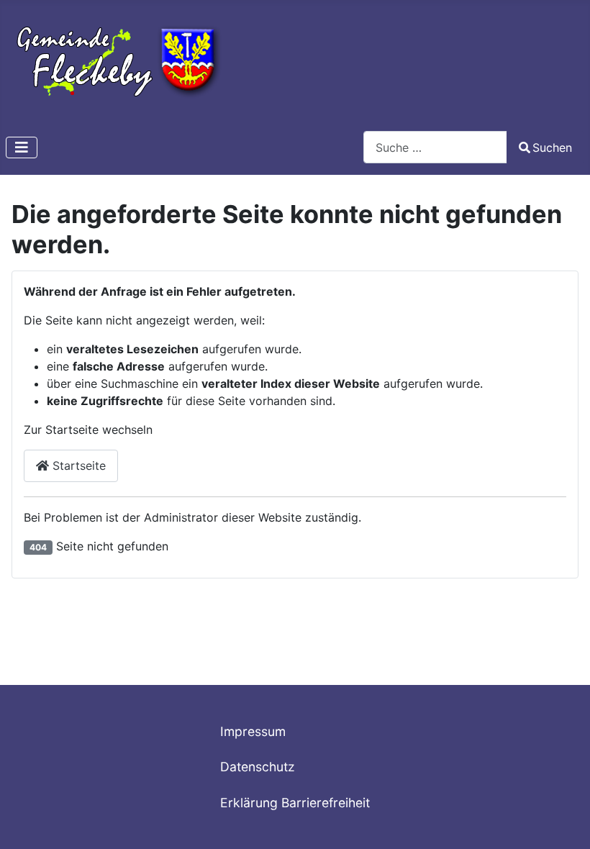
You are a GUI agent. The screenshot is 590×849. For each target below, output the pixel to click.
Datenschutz (257, 766)
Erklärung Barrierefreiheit (295, 802)
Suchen (552, 147)
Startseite (77, 465)
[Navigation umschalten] (21, 147)
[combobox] (435, 147)
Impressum (253, 731)
